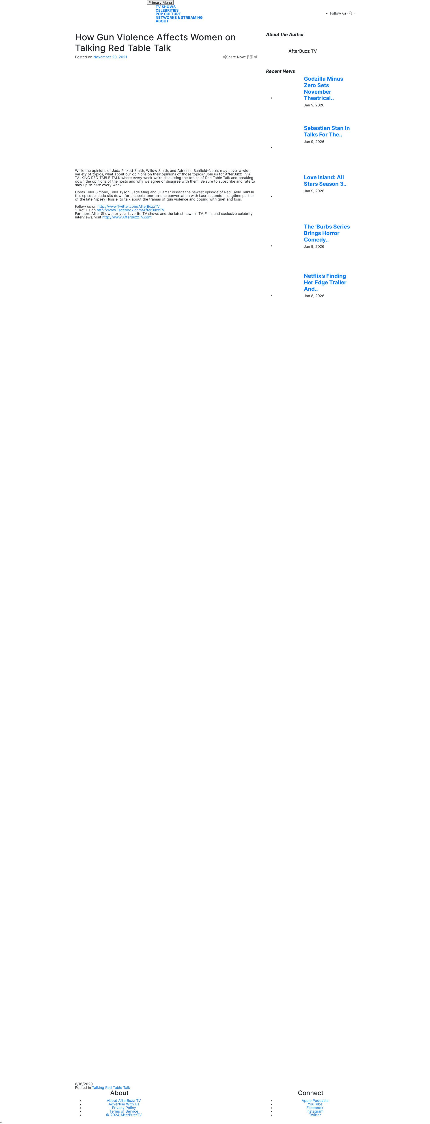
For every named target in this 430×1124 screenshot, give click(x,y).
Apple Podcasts (315, 1100)
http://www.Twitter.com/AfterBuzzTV (128, 206)
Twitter (315, 1115)
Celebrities (167, 10)
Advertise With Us (124, 1104)
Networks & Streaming (179, 17)
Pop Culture (168, 14)
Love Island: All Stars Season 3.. (325, 180)
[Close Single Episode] (110, 464)
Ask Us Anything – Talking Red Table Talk (110, 889)
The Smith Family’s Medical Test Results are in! (114, 878)
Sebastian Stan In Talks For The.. (327, 131)
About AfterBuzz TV (124, 1100)
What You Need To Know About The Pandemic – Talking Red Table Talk (135, 856)
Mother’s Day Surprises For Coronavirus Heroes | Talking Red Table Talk (136, 813)
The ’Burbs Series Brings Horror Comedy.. (327, 233)
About (162, 21)
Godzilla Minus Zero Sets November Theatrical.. (323, 88)
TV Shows (166, 6)
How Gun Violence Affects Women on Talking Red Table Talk (126, 792)
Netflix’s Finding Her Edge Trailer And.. (325, 282)
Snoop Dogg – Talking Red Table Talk (107, 867)
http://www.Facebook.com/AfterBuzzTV (130, 210)
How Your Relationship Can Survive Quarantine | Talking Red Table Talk (135, 824)
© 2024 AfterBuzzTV (124, 1115)
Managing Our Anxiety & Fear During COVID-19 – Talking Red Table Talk (135, 846)
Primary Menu (160, 2)
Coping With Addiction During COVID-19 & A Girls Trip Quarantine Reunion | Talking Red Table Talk (159, 835)
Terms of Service (124, 1111)
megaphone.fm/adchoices (166, 526)
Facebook (315, 1107)
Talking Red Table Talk (111, 1087)
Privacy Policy (124, 1107)
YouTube (315, 1104)
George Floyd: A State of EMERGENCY (108, 803)
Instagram (315, 1111)
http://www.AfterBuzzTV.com (126, 217)
